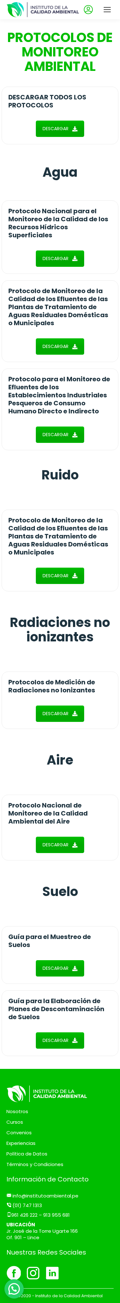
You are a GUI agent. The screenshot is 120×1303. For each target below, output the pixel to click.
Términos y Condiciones (34, 1164)
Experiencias (21, 1143)
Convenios (19, 1133)
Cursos (14, 1122)
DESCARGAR (55, 128)
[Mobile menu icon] (107, 9)
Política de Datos (26, 1154)
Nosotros (17, 1111)
